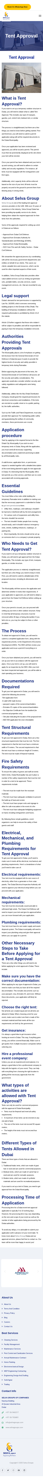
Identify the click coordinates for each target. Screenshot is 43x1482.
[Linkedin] (24, 1470)
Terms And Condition (11, 1309)
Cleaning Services (11, 1340)
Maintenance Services (12, 1349)
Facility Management (12, 1344)
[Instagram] (13, 1470)
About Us (7, 1304)
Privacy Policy (9, 1313)
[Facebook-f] (2, 1470)
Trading (7, 1384)
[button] (4, 1271)
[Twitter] (8, 1470)
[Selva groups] (6, 15)
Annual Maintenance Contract (15, 1358)
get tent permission (11, 506)
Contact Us (8, 1326)
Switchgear (8, 1380)
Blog (5, 1318)
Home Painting (9, 1362)
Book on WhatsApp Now (17, 7)
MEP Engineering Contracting (15, 1371)
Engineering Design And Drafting (16, 1375)
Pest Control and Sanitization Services (18, 1353)
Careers (7, 1322)
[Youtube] (19, 1470)
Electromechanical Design (14, 1367)
